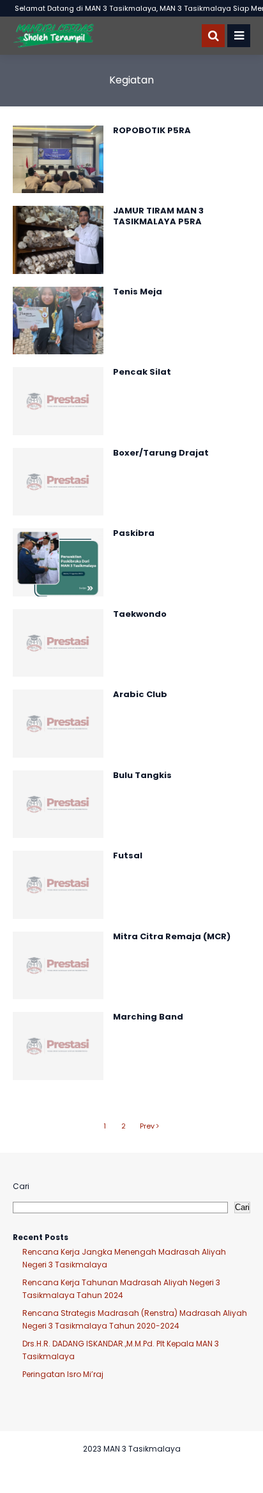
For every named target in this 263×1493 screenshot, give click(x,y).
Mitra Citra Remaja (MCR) (171, 936)
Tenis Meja (137, 291)
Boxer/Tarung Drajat (161, 453)
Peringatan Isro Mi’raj (62, 1374)
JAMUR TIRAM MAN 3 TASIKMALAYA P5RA (158, 216)
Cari (21, 1186)
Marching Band (148, 1017)
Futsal (127, 855)
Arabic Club (140, 694)
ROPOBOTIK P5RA (152, 130)
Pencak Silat (142, 372)
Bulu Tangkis (142, 775)
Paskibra (133, 533)
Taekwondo (140, 614)
